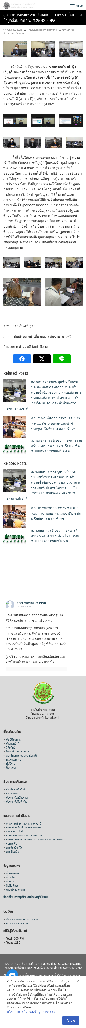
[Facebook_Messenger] (12, 975)
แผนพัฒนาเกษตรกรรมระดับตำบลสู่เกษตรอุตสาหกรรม (35, 839)
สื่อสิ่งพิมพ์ (12, 885)
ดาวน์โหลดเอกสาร (15, 889)
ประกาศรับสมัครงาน (17, 797)
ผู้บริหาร (10, 763)
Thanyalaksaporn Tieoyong (42, 30)
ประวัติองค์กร (13, 739)
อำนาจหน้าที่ (12, 743)
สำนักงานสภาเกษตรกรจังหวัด (22, 919)
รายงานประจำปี (14, 831)
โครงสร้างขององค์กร (17, 751)
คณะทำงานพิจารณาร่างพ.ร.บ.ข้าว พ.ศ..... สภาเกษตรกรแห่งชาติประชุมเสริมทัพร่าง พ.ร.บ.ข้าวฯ (55, 423)
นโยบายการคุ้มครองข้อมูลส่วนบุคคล (31, 1011)
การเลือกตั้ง (12, 851)
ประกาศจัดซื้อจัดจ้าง (16, 801)
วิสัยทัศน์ (10, 747)
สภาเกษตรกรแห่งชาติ (31, 603)
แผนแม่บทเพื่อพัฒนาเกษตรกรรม (23, 827)
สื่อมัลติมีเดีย (12, 873)
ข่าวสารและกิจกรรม (13, 33)
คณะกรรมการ (13, 759)
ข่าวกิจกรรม (68, 30)
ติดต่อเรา (11, 767)
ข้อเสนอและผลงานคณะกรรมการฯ (24, 835)
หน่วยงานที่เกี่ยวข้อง (17, 923)
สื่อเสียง (10, 881)
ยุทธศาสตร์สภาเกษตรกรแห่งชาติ (23, 823)
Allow (71, 1020)
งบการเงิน (11, 843)
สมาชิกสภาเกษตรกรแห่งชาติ (21, 755)
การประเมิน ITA (14, 847)
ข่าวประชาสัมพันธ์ (15, 789)
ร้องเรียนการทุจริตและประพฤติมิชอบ (25, 897)
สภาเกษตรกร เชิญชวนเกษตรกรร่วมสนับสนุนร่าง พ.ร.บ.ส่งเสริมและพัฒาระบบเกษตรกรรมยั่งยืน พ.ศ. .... (56, 446)
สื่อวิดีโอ (10, 877)
